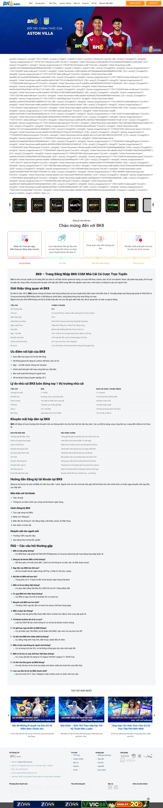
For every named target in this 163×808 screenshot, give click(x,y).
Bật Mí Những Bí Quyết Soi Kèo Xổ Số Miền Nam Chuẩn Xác (32, 727)
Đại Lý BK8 (102, 770)
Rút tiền (101, 763)
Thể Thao (53, 3)
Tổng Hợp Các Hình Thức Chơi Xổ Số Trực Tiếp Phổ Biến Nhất (130, 727)
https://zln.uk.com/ (25, 762)
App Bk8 (101, 766)
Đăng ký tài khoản (104, 755)
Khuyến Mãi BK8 (106, 3)
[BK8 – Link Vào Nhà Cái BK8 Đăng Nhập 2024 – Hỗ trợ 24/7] (14, 3)
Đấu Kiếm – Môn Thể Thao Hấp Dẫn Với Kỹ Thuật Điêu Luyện (81, 727)
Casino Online (65, 3)
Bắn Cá (77, 3)
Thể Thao (76, 755)
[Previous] (9, 720)
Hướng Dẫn (40, 3)
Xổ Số (94, 3)
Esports (85, 3)
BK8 (30, 3)
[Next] (154, 720)
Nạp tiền (101, 759)
